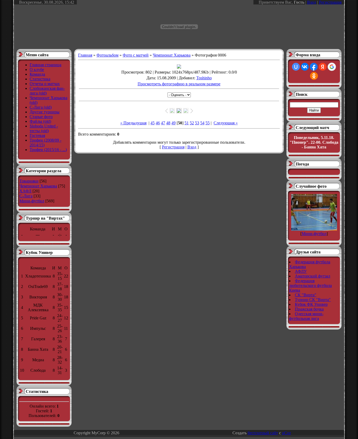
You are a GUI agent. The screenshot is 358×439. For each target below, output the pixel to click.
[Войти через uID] (296, 67)
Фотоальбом (107, 55)
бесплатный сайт (263, 433)
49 (173, 123)
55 (207, 123)
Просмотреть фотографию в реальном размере (179, 84)
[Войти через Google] (332, 67)
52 (192, 123)
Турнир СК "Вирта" (313, 299)
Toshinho (204, 78)
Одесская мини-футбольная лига (306, 316)
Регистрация (330, 2)
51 (187, 123)
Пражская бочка (309, 309)
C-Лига (25, 196)
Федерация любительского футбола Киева (310, 285)
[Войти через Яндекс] (323, 67)
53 (197, 123)
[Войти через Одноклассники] (314, 76)
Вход (311, 2)
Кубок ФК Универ (311, 304)
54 (202, 123)
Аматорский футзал (312, 276)
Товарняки (29, 181)
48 (168, 123)
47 (163, 123)
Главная (85, 55)
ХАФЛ (25, 191)
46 (158, 123)
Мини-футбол (31, 201)
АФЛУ (301, 271)
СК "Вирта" (305, 295)
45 (152, 123)
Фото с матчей (136, 55)
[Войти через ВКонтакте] (305, 67)
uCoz (286, 433)
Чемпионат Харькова (38, 186)
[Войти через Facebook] (314, 67)
